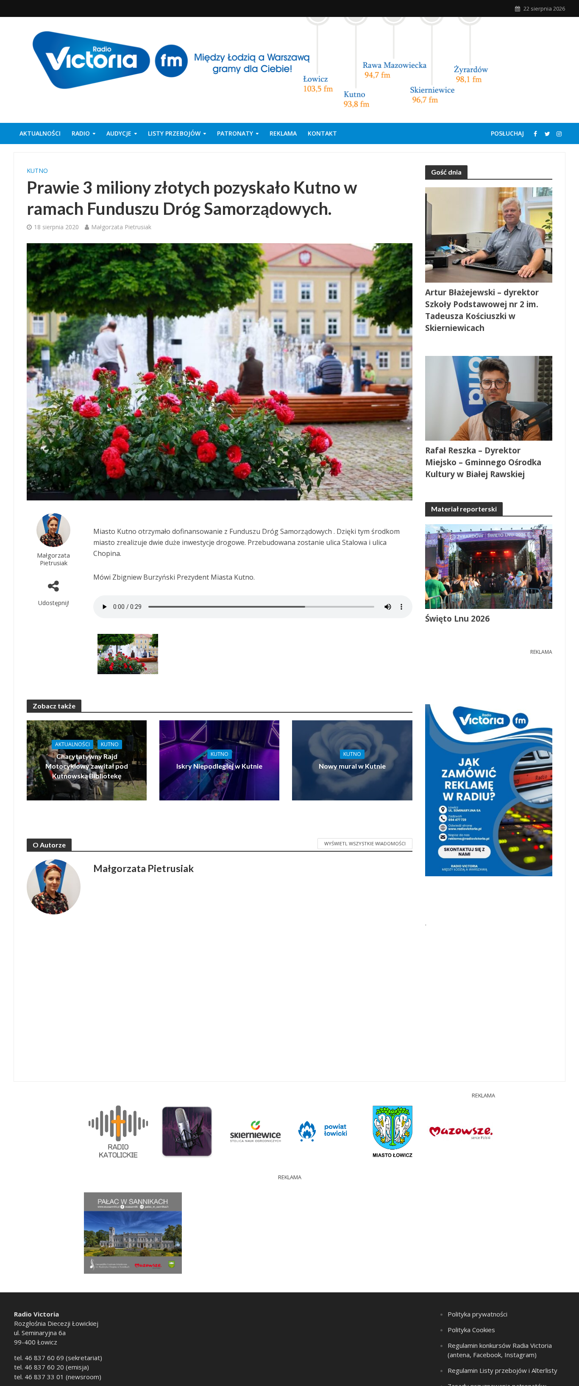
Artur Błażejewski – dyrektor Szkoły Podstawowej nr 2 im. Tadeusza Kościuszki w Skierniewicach (482, 310)
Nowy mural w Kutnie (352, 766)
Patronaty (235, 133)
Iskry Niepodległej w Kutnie (219, 766)
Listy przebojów (174, 133)
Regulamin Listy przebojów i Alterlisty (502, 1370)
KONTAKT (322, 133)
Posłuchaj (507, 133)
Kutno (37, 171)
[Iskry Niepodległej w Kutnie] (219, 759)
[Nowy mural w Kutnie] (352, 759)
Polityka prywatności (477, 1314)
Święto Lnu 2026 (457, 618)
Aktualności (40, 133)
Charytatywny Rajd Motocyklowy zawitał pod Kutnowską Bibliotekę (86, 766)
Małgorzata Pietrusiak (121, 227)
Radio (81, 133)
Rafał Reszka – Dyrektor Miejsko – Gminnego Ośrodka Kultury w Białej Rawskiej (483, 462)
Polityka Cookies (471, 1329)
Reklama (283, 133)
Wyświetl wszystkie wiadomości (365, 843)
